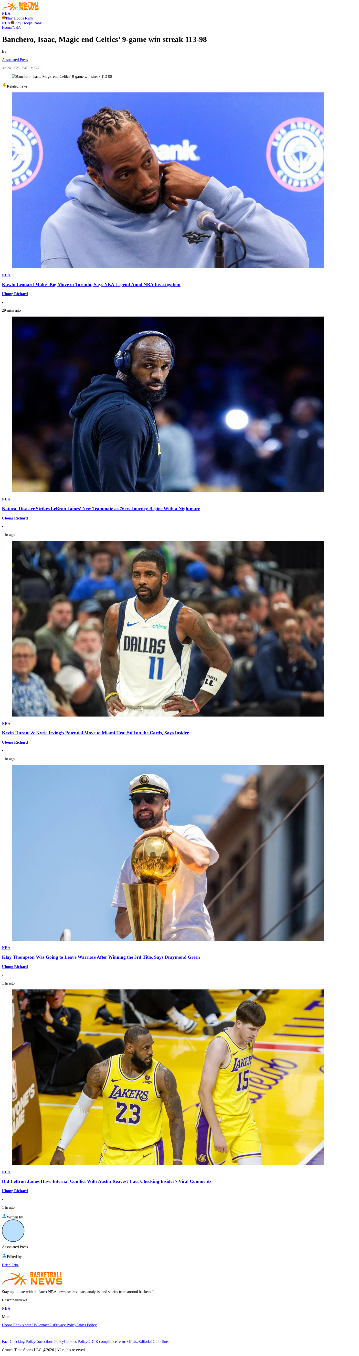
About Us (29, 1325)
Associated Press (15, 60)
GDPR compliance (102, 1341)
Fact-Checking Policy (18, 1341)
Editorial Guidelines (153, 1341)
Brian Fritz (10, 1265)
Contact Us (45, 1325)
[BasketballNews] (20, 9)
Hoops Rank (11, 1325)
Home (6, 27)
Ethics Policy (86, 1325)
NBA (6, 13)
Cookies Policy (75, 1341)
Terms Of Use (127, 1341)
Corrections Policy (49, 1341)
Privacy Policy (65, 1325)
